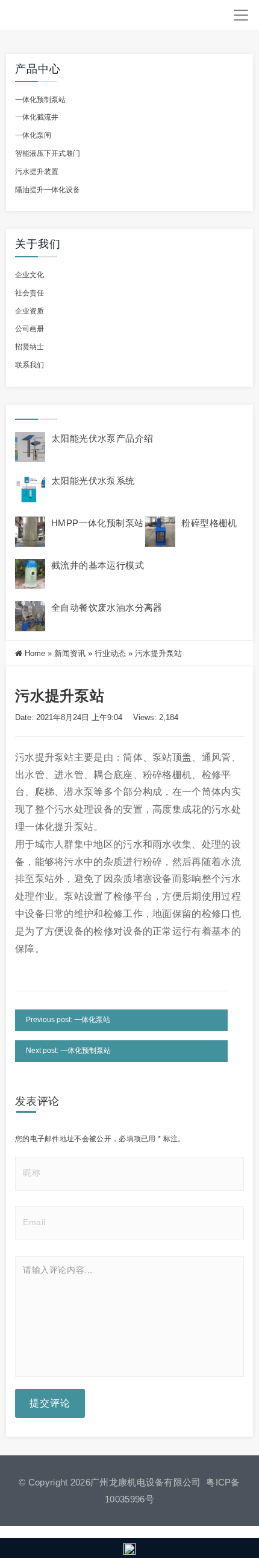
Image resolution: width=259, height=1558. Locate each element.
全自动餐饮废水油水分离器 (107, 607)
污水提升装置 (36, 171)
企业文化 (29, 275)
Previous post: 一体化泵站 (68, 1020)
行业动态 (110, 653)
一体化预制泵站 (40, 99)
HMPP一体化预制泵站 (97, 523)
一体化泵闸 (33, 135)
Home (35, 653)
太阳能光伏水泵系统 (93, 480)
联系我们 (29, 365)
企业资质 (29, 311)
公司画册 (29, 328)
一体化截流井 (36, 117)
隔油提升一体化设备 (47, 189)
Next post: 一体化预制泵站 (68, 1050)
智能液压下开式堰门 (47, 153)
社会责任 (29, 293)
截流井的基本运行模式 (97, 565)
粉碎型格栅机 (209, 523)
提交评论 (50, 1403)
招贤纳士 (29, 347)
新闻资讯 (70, 653)
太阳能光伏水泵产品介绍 (102, 438)
